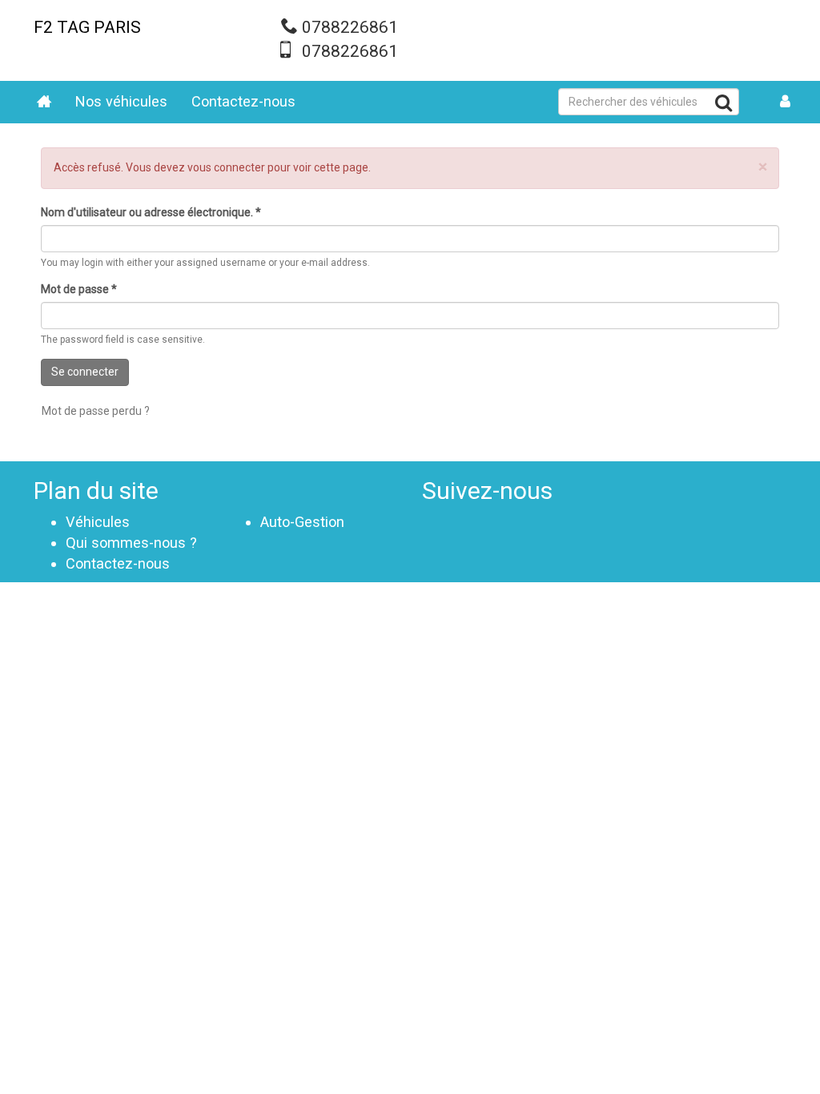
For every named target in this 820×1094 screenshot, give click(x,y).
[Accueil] (44, 102)
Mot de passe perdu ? (96, 410)
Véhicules (98, 521)
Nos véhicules (121, 101)
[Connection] (785, 102)
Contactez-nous (243, 101)
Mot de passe (79, 289)
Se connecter (85, 371)
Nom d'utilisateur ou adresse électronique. (151, 212)
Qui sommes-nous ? (131, 542)
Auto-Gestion (302, 521)
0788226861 (350, 27)
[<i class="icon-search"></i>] (723, 105)
